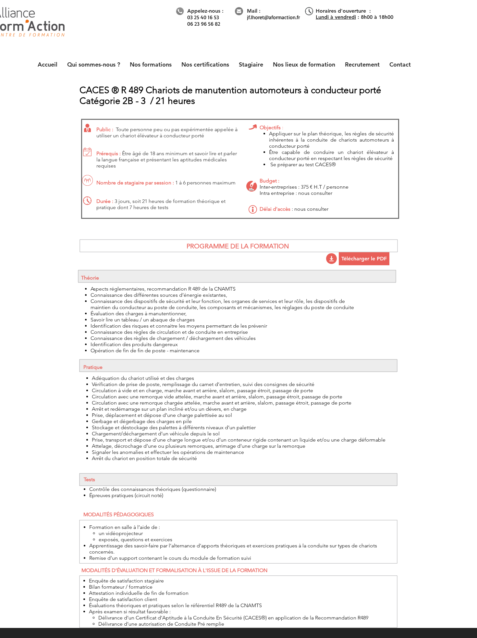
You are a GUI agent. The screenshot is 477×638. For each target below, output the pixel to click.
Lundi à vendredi (336, 17)
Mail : (254, 11)
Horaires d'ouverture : (343, 11)
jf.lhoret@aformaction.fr (273, 17)
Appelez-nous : (205, 11)
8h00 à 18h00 (377, 17)
